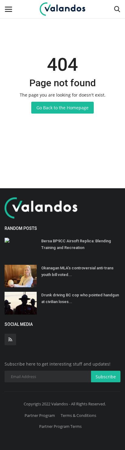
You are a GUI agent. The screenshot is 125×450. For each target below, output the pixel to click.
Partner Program (40, 415)
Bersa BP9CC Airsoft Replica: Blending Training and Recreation (76, 244)
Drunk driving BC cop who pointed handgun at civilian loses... (80, 298)
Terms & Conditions (78, 415)
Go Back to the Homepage (62, 108)
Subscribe (106, 377)
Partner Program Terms (60, 426)
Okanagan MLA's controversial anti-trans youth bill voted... (77, 271)
